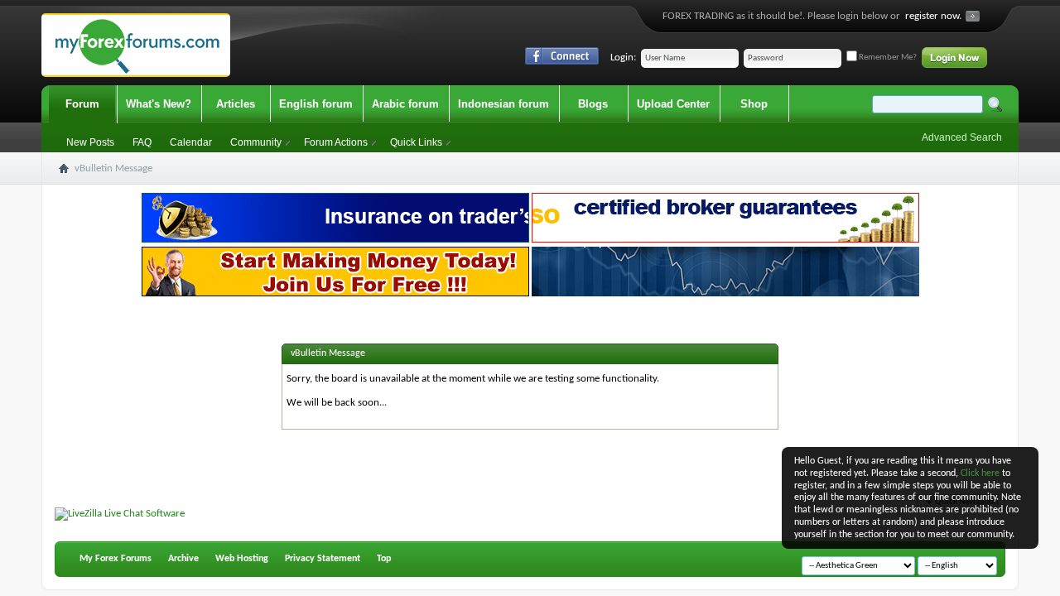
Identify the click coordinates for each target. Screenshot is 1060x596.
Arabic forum (405, 104)
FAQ (142, 142)
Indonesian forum (503, 104)
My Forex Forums (116, 559)
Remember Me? (887, 57)
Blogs (593, 104)
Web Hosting (241, 559)
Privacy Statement (322, 559)
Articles (235, 104)
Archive (183, 559)
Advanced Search (962, 137)
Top (384, 559)
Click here (980, 473)
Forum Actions (336, 142)
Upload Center (673, 104)
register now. (933, 16)
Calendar (191, 142)
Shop (754, 104)
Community (256, 142)
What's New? (158, 104)
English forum (316, 104)
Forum (82, 104)
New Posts (90, 142)
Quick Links (416, 142)
